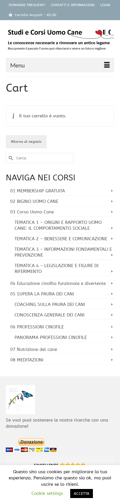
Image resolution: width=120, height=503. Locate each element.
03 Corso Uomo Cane (32, 212)
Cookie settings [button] (47, 493)
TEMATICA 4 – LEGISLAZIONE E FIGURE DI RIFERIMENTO (56, 268)
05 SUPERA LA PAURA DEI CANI (42, 294)
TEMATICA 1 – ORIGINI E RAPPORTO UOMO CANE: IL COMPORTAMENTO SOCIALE (58, 225)
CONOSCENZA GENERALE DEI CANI (49, 315)
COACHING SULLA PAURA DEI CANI (50, 304)
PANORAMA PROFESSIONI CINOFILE (51, 337)
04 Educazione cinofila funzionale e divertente (58, 283)
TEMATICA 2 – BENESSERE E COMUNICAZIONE (61, 238)
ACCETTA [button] (81, 493)
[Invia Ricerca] (10, 158)
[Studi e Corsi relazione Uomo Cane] (60, 41)
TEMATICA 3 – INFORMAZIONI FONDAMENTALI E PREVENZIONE (63, 252)
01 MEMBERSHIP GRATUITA (37, 191)
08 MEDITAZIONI (26, 360)
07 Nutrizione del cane (33, 349)
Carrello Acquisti (35, 15)
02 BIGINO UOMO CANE (34, 201)
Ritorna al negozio (26, 142)
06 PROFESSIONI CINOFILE (37, 327)
